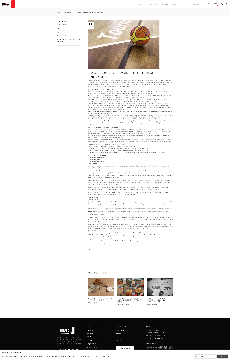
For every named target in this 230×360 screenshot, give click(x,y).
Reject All (210, 356)
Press (59, 28)
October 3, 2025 (152, 304)
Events (59, 32)
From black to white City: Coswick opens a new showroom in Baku (158, 300)
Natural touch (91, 330)
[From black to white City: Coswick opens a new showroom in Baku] (160, 287)
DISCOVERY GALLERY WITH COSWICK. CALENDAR (68, 40)
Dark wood (90, 340)
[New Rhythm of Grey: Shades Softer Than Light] (101, 287)
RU (227, 4)
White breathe (91, 337)
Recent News (67, 12)
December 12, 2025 (123, 304)
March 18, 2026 (92, 302)
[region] (115, 355)
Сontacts (119, 337)
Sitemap (118, 340)
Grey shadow (91, 333)
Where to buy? (120, 330)
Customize (198, 356)
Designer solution (92, 344)
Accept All (222, 356)
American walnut (92, 347)
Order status (120, 333)
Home (58, 12)
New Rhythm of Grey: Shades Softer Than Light (100, 299)
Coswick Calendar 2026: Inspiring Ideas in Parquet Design (129, 300)
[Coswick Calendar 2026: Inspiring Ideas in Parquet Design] (130, 287)
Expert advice (61, 36)
